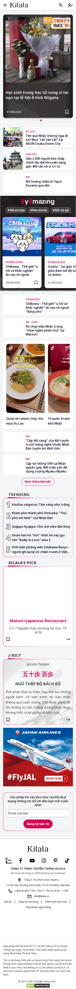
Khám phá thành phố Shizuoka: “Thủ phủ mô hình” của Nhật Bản (39, 515)
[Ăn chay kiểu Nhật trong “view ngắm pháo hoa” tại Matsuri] (13, 328)
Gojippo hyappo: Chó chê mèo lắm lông (41, 526)
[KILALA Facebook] (9, 860)
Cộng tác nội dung (28, 901)
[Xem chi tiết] (68, 639)
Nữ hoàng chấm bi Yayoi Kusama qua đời (44, 183)
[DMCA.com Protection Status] (38, 985)
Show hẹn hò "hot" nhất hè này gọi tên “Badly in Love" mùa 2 (38, 537)
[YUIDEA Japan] (25, 924)
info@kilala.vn (41, 896)
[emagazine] (37, 201)
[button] (35, 120)
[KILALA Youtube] (32, 860)
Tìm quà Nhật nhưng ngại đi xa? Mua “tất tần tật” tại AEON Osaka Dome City (47, 140)
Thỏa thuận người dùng (38, 907)
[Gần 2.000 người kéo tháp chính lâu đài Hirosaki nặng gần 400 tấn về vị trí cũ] (13, 160)
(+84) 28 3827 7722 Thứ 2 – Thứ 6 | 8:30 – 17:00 (41, 890)
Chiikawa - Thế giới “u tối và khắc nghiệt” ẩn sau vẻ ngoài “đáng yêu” (22, 271)
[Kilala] (19, 5)
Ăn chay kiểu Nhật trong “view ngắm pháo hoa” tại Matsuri (45, 330)
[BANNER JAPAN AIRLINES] (38, 757)
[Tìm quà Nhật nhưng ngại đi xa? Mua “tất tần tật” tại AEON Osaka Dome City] (13, 137)
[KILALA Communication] (53, 925)
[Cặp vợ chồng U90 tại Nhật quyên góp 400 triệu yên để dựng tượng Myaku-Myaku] (13, 464)
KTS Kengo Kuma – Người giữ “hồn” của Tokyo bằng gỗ (33, 95)
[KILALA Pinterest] (55, 860)
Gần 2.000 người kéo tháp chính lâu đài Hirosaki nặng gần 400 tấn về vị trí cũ (46, 162)
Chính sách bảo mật (56, 901)
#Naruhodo (38, 210)
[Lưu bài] (67, 112)
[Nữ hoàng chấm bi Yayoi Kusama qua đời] (13, 182)
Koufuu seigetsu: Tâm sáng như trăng (41, 504)
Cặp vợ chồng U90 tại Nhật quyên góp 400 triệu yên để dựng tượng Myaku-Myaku (46, 467)
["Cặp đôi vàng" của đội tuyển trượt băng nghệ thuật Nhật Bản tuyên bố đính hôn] (13, 442)
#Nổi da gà (60, 210)
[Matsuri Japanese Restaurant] (38, 590)
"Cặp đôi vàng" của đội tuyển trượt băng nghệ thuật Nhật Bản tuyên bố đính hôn (47, 444)
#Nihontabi (16, 210)
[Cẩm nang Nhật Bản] (38, 849)
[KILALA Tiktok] (67, 860)
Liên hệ (7, 901)
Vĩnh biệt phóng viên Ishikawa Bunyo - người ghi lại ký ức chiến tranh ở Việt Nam (41, 549)
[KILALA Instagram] (44, 860)
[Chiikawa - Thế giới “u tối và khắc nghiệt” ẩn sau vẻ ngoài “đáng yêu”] (13, 305)
